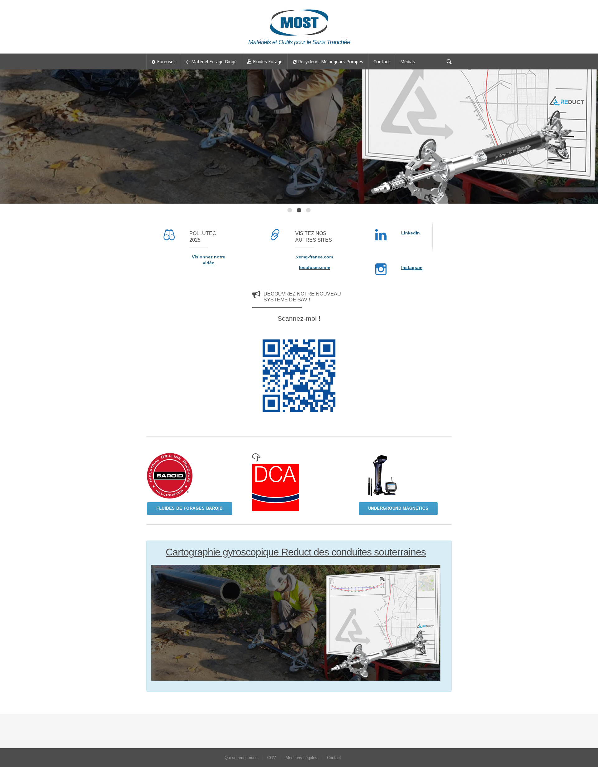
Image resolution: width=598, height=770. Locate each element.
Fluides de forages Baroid (189, 508)
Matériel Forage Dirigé (214, 61)
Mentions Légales (301, 757)
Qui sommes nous (241, 757)
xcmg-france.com (314, 256)
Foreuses (166, 61)
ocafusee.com (315, 267)
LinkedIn (410, 232)
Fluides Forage (267, 61)
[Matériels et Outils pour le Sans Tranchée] (299, 8)
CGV (271, 757)
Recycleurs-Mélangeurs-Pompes (330, 61)
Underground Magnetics (398, 508)
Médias (407, 61)
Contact (381, 61)
